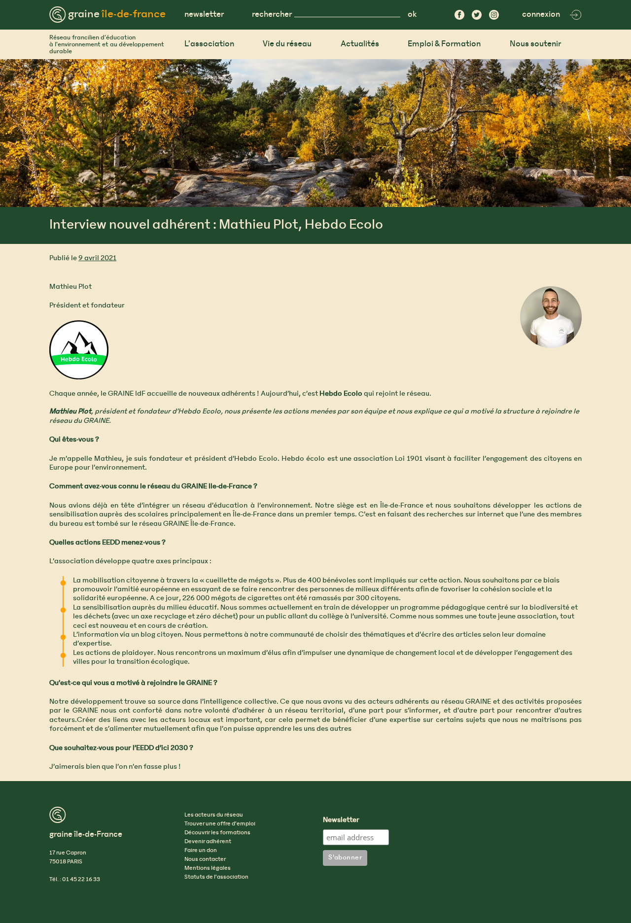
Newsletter (341, 820)
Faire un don (200, 850)
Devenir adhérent (207, 841)
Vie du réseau (287, 44)
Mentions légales (207, 868)
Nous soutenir (535, 44)
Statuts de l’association (216, 877)
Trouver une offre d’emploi (219, 824)
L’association (209, 44)
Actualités (360, 44)
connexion (541, 14)
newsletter (204, 14)
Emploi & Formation (444, 44)
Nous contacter (205, 859)
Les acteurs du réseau (213, 815)
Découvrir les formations (217, 832)
